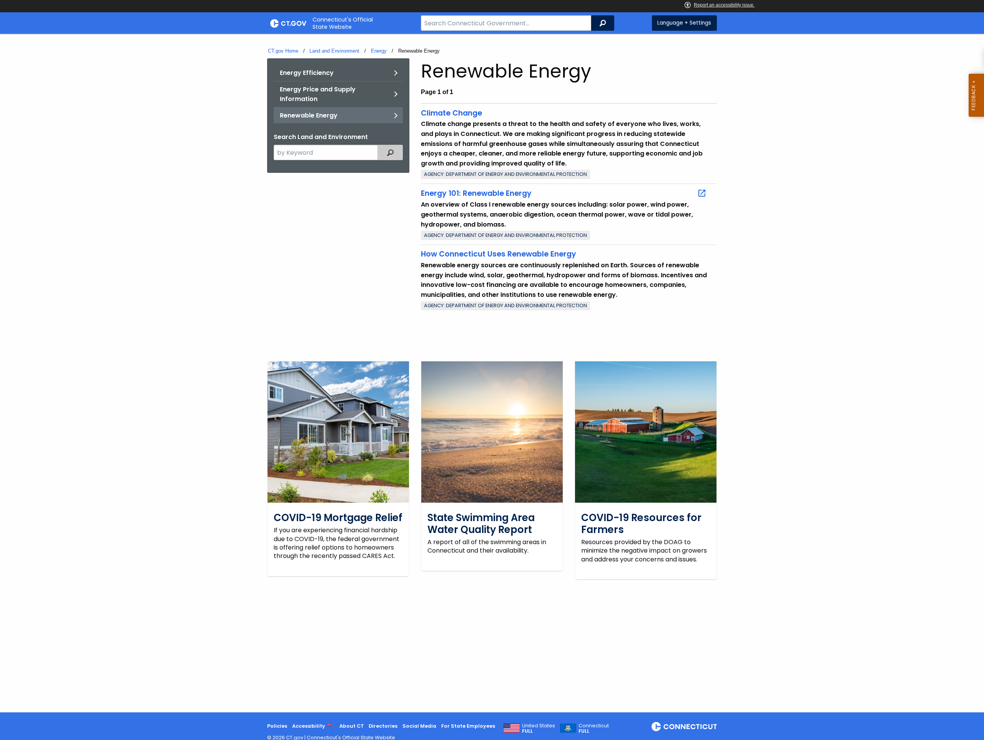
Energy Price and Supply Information (318, 94)
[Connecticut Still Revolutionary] (684, 726)
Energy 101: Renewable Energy (476, 193)
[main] (492, 373)
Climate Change (451, 113)
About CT (351, 726)
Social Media (419, 726)
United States (538, 728)
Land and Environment (334, 51)
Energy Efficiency (307, 72)
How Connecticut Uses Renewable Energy (498, 254)
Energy (379, 51)
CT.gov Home (283, 51)
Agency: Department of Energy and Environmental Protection (505, 174)
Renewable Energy (308, 115)
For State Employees (468, 726)
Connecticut (593, 728)
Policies (277, 726)
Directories (383, 726)
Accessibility (308, 726)
